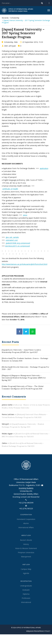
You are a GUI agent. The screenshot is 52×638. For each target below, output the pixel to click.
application (44, 168)
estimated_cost (12, 240)
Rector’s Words (26, 540)
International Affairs (26, 527)
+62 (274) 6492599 (26, 503)
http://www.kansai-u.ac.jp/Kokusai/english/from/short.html (24, 264)
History (26, 544)
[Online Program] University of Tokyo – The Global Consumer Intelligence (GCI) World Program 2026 (22, 387)
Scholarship (14, 18)
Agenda (26, 573)
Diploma (26, 594)
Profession (26, 598)
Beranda (5, 18)
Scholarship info (26, 491)
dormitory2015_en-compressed (17, 246)
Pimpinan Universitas (26, 552)
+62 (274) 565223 (26, 508)
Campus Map (26, 569)
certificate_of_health (10, 189)
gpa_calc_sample (12, 237)
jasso (25, 215)
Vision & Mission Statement (26, 548)
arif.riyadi (12, 46)
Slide (16, 42)
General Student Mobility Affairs (26, 494)
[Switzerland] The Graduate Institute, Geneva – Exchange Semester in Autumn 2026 (25, 359)
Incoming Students (26, 488)
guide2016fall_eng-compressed (18, 243)
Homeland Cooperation (26, 519)
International (26, 602)
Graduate (26, 590)
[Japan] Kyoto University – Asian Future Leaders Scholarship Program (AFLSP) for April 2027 (21, 351)
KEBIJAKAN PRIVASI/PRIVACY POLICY (38, 631)
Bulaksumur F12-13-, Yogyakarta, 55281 (24, 485)
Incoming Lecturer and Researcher (26, 497)
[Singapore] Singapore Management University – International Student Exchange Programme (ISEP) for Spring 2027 (24, 377)
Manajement (26, 556)
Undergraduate (26, 586)
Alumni (26, 523)
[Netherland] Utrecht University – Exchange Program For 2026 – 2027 (25, 368)
